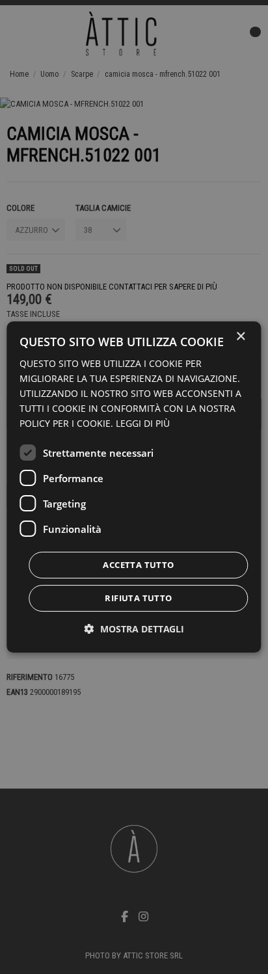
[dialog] (134, 487)
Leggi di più (143, 423)
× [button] (240, 337)
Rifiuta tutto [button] (138, 598)
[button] (134, 628)
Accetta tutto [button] (138, 565)
